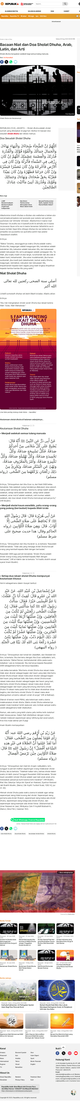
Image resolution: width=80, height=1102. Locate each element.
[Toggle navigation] (2, 3)
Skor (32, 1052)
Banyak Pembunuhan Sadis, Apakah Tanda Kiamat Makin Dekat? (46, 203)
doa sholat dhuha (20, 833)
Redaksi (18, 1077)
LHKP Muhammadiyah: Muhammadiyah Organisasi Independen (7, 204)
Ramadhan (18, 1067)
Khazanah (3, 1055)
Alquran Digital (11, 11)
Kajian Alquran (34, 11)
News (2, 1058)
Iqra (7, 39)
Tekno (17, 1061)
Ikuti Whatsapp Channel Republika (29, 820)
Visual (17, 1064)
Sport (32, 1058)
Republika (4, 16)
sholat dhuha (13, 134)
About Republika (5, 1077)
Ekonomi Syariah (20, 1052)
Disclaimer (3, 1080)
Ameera (2, 1052)
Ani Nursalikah (8, 57)
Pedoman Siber (36, 1077)
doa (52, 11)
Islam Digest (35, 1055)
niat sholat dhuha (6, 833)
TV (1, 1067)
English (33, 1064)
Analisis (17, 1058)
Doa (10, 39)
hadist (66, 11)
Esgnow (2, 1064)
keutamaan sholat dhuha (36, 833)
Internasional (4, 1061)
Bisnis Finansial (36, 1061)
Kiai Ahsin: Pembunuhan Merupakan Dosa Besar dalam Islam (26, 203)
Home (2, 39)
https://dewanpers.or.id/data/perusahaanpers (16, 1091)
